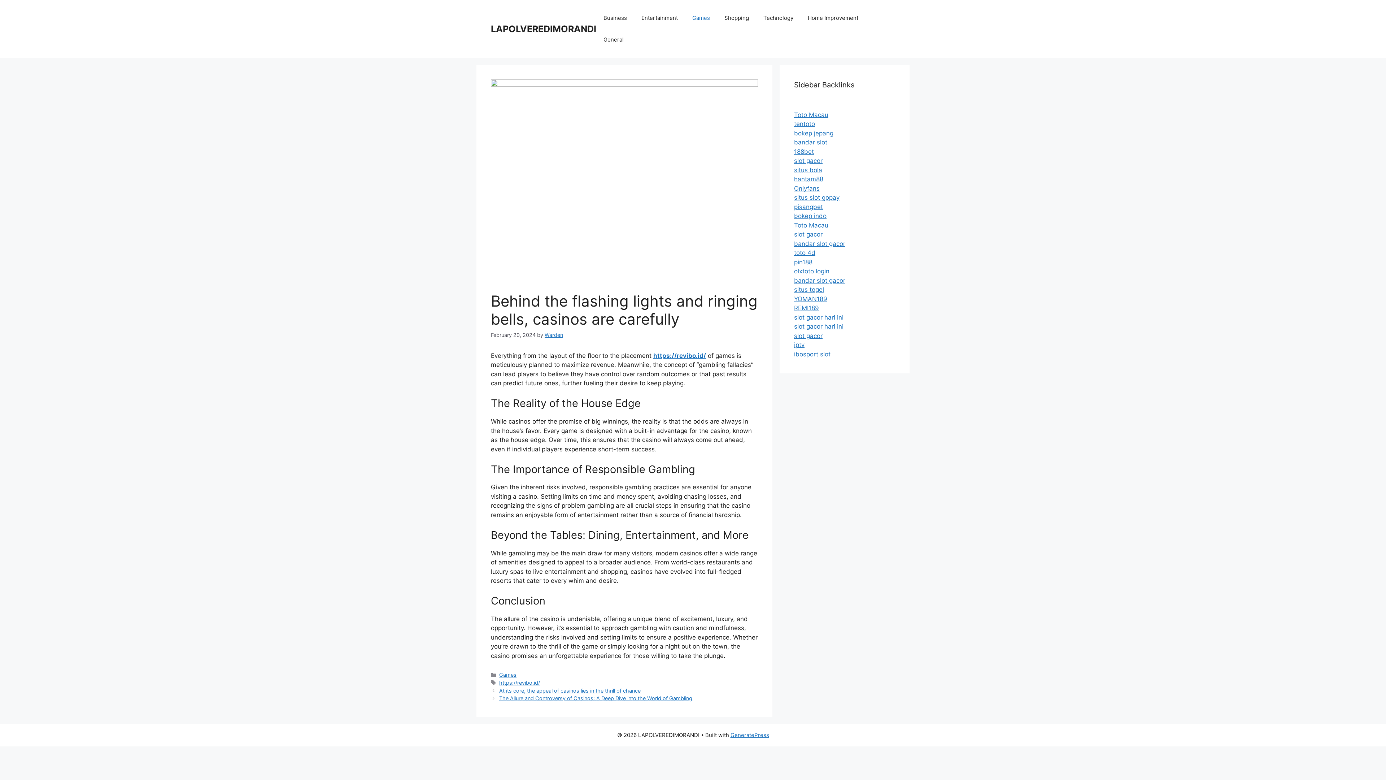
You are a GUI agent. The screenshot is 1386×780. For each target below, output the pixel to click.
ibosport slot (812, 354)
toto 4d (804, 252)
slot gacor (808, 160)
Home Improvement (833, 17)
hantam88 (808, 179)
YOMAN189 (810, 299)
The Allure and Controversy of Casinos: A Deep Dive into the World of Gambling (595, 698)
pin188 (803, 262)
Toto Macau (811, 114)
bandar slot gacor (819, 243)
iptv (799, 344)
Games (701, 17)
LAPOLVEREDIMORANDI (543, 28)
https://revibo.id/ (519, 683)
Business (615, 17)
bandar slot (810, 142)
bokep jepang (813, 133)
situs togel (809, 289)
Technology (778, 17)
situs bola (808, 170)
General (613, 39)
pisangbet (808, 207)
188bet (804, 151)
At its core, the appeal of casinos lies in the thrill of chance (570, 691)
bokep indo (810, 216)
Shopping (736, 17)
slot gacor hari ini (819, 317)
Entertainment (659, 17)
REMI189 (806, 308)
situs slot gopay (817, 197)
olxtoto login (811, 271)
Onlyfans (807, 188)
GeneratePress (750, 735)
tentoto (804, 123)
